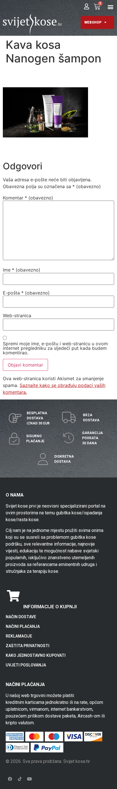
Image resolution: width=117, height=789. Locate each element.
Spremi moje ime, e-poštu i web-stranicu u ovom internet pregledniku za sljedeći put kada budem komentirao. (55, 348)
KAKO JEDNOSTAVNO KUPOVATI (36, 655)
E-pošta (26, 293)
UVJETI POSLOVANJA (26, 665)
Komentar (28, 197)
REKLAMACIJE (19, 636)
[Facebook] (10, 779)
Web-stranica (17, 315)
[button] (110, 6)
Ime (21, 270)
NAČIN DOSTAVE (21, 617)
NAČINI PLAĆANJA (23, 626)
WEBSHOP (92, 22)
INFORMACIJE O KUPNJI (50, 606)
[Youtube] (29, 779)
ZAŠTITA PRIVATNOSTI (27, 645)
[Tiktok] (19, 779)
